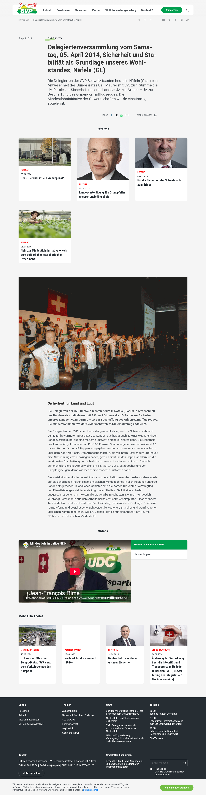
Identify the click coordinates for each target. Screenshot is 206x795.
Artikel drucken (144, 115)
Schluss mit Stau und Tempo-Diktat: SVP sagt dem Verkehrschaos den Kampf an (36, 664)
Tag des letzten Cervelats (163, 713)
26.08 (153, 710)
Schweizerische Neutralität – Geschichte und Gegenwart (165, 732)
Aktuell (22, 715)
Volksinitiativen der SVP (31, 724)
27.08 (153, 718)
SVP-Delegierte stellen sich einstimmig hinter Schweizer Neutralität (121, 728)
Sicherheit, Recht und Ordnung (78, 715)
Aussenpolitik (69, 710)
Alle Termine (156, 738)
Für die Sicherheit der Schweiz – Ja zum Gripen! (159, 182)
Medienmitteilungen (29, 719)
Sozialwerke (68, 719)
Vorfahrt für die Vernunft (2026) (80, 660)
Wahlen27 (147, 10)
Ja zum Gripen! (142, 554)
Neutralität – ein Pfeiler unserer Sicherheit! (123, 660)
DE (139, 20)
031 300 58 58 (30, 765)
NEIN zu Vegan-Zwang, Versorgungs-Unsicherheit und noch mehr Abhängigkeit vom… (125, 738)
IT (151, 20)
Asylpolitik (67, 728)
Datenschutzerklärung (165, 772)
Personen (24, 710)
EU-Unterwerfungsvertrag (120, 10)
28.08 (153, 728)
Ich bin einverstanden (177, 787)
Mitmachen (172, 10)
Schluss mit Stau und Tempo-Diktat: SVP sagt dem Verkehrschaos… (124, 712)
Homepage (24, 20)
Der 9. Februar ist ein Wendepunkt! (42, 178)
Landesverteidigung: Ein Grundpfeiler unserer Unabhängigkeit (102, 194)
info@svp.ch (53, 765)
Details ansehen (90, 790)
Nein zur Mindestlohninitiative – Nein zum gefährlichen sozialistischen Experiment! (44, 255)
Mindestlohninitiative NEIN (149, 544)
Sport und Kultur (70, 732)
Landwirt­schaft (70, 724)
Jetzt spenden (31, 773)
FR (145, 20)
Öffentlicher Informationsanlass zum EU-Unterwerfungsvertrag (166, 722)
